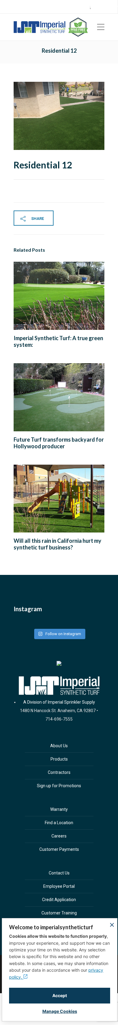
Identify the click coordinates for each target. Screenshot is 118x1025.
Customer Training (59, 913)
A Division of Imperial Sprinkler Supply (59, 702)
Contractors (59, 772)
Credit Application (59, 899)
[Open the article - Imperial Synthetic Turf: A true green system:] (36, 296)
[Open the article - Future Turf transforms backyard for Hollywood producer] (36, 397)
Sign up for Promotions (59, 785)
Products (59, 759)
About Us (59, 745)
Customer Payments (59, 849)
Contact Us (59, 873)
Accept (59, 995)
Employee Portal (59, 886)
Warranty (59, 809)
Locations (69, 7)
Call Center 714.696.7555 (35, 7)
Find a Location (59, 822)
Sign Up (88, 7)
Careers (105, 7)
